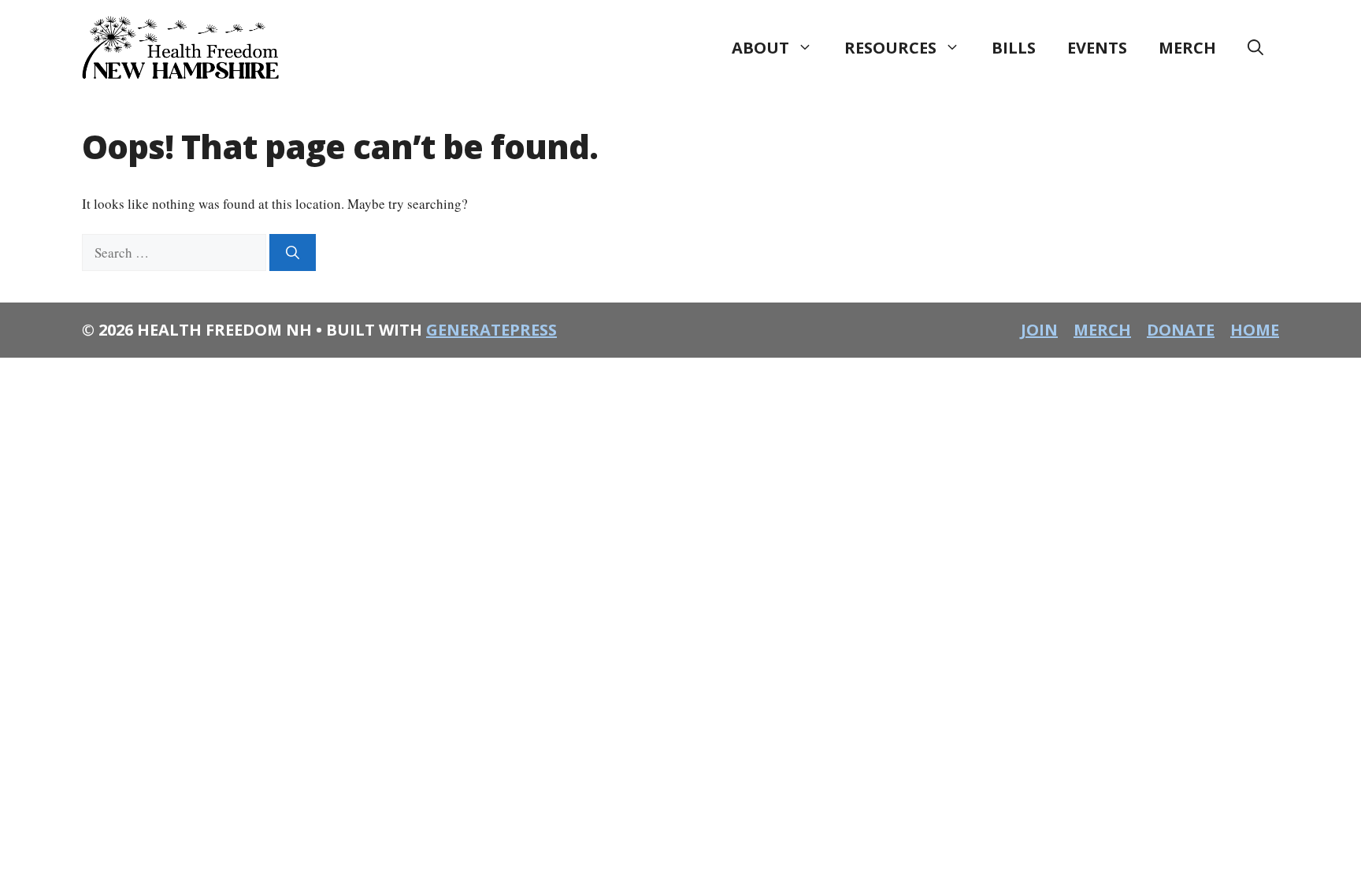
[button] (1255, 48)
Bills (1014, 47)
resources (890, 47)
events (1097, 47)
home (1254, 329)
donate (1181, 329)
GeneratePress (491, 329)
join (1039, 329)
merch (1187, 47)
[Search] (292, 253)
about (760, 47)
